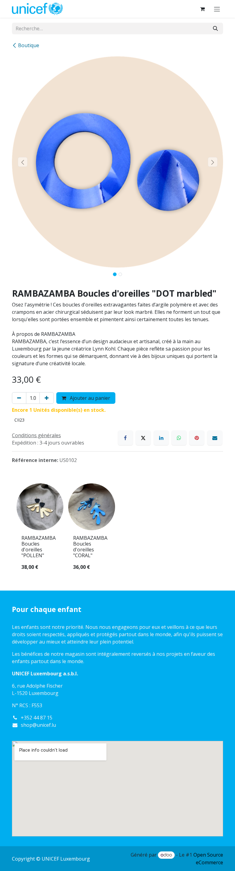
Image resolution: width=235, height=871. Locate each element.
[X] (143, 437)
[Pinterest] (196, 437)
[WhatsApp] (179, 437)
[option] (117, 529)
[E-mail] (214, 437)
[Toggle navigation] (217, 8)
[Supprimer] (19, 398)
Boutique (28, 45)
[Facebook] (125, 437)
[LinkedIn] (161, 437)
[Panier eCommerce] (202, 9)
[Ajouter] (46, 398)
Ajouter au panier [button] (89, 398)
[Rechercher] (215, 28)
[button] (22, 162)
